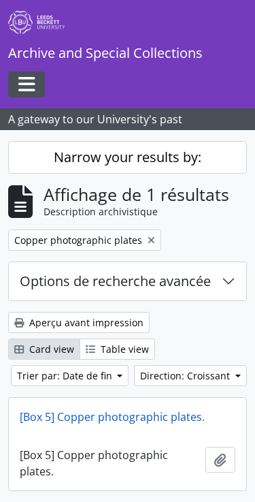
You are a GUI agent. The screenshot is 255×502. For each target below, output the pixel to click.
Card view (50, 349)
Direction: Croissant (186, 375)
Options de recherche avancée (115, 281)
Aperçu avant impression (85, 322)
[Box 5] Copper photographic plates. (112, 416)
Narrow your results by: (127, 157)
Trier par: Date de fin (66, 375)
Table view (123, 349)
